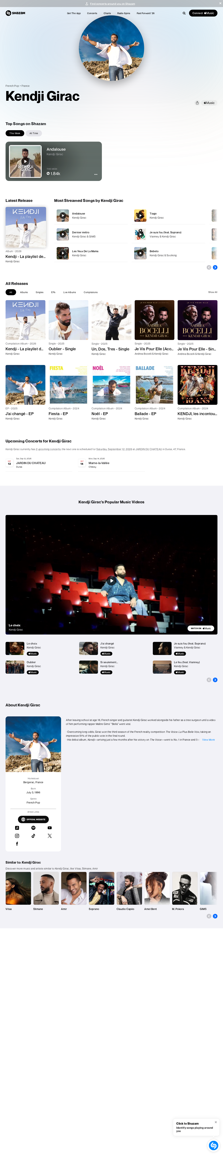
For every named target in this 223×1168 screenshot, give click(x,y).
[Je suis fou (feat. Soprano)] (168, 234)
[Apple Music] (11, 267)
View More (208, 739)
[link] (201, 628)
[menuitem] (74, 13)
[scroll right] (215, 267)
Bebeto (154, 251)
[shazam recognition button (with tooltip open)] (213, 1145)
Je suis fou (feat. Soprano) (166, 232)
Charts (107, 13)
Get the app (74, 13)
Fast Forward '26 (146, 13)
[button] (220, 3)
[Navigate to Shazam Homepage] (15, 13)
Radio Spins (123, 13)
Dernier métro (80, 232)
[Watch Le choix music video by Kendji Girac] (111, 581)
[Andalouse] (91, 215)
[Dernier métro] (91, 234)
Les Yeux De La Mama (85, 251)
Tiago (153, 213)
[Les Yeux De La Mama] (91, 253)
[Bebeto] (168, 253)
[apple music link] (209, 103)
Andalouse (78, 213)
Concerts (92, 13)
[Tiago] (168, 215)
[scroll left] (209, 267)
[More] (123, 215)
